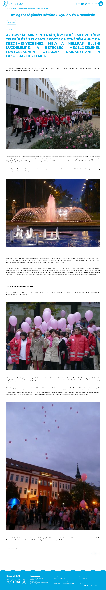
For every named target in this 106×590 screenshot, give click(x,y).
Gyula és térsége (83, 576)
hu (89, 3)
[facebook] (79, 4)
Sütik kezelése (82, 583)
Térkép (56, 576)
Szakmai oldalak (83, 578)
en (96, 3)
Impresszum (35, 576)
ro (92, 3)
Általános (11, 22)
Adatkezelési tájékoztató (85, 581)
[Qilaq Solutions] (96, 585)
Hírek (14, 8)
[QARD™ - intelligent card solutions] (86, 585)
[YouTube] (82, 4)
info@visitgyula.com (39, 583)
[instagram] (76, 4)
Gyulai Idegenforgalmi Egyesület (63, 581)
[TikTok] (86, 4)
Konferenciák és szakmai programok (64, 583)
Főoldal (8, 8)
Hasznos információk (59, 578)
